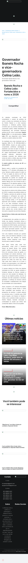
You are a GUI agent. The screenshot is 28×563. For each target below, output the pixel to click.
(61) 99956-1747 (7, 493)
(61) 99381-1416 (7, 497)
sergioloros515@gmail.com (7, 485)
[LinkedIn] (24, 507)
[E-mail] (21, 110)
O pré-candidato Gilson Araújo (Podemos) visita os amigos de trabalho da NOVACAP (12, 468)
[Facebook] (4, 110)
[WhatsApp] (13, 110)
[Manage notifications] (3, 560)
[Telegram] (17, 110)
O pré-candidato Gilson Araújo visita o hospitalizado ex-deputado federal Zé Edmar (13, 446)
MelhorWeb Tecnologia (21, 551)
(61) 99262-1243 (7, 499)
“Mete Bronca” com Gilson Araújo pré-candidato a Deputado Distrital (11, 425)
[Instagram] (16, 507)
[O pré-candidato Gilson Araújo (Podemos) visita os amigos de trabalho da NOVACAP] (14, 454)
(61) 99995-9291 (7, 491)
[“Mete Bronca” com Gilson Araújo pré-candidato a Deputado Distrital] (14, 410)
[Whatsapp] (18, 507)
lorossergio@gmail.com (7, 483)
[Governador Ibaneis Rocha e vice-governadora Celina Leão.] (14, 39)
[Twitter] (22, 507)
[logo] (14, 1)
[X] (9, 110)
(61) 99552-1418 (7, 495)
